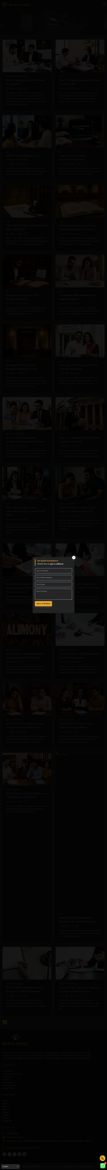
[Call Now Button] (102, 1158)
